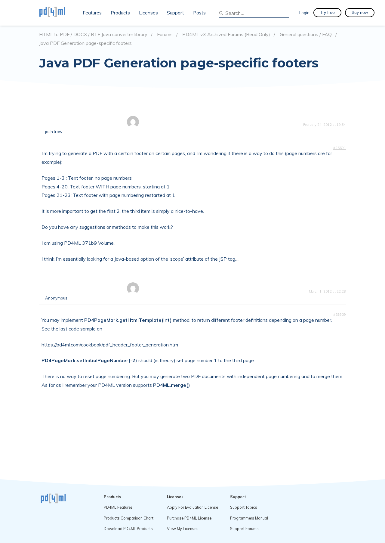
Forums (165, 34)
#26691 (339, 148)
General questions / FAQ (306, 34)
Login (304, 12)
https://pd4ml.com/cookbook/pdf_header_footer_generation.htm (110, 345)
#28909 (339, 314)
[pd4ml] (58, 12)
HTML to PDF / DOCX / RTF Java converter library (93, 34)
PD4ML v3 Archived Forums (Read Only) (226, 34)
